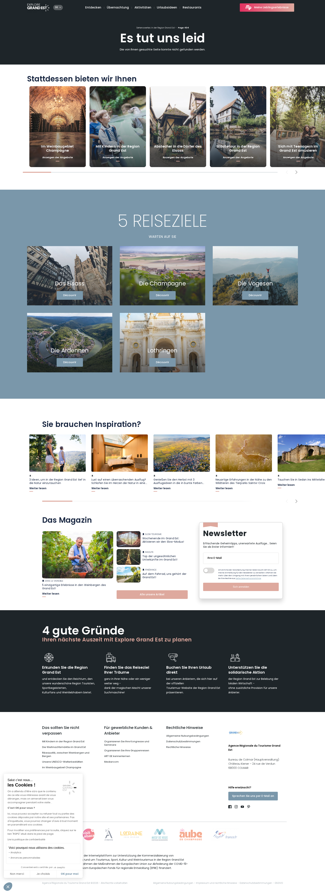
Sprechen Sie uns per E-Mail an (253, 796)
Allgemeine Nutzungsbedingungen (187, 736)
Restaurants (192, 7)
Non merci (17, 874)
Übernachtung (118, 7)
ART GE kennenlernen (117, 756)
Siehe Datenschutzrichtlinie (248, 578)
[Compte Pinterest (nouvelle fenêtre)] (247, 807)
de (56, 7)
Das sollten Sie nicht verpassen (60, 730)
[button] (7, 886)
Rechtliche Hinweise (184, 728)
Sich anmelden (241, 586)
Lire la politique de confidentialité (26, 840)
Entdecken (93, 7)
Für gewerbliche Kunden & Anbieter (128, 730)
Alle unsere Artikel (152, 595)
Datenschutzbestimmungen (183, 742)
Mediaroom (111, 762)
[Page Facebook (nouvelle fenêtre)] (230, 807)
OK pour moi (69, 874)
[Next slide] (296, 172)
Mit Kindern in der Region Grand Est (63, 742)
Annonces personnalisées (25, 858)
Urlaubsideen (167, 7)
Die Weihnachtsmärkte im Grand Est (64, 747)
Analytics (16, 853)
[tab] (37, 172)
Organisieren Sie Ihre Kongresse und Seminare (126, 743)
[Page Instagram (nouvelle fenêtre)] (236, 807)
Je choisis (43, 874)
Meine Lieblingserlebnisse (271, 7)
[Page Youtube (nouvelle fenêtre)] (242, 807)
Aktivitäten (142, 7)
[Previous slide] (286, 172)
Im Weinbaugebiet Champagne (61, 768)
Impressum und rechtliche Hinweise (216, 883)
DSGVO (279, 883)
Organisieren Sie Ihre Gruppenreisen (126, 751)
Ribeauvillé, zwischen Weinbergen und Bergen (65, 754)
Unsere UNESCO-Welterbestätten (62, 762)
